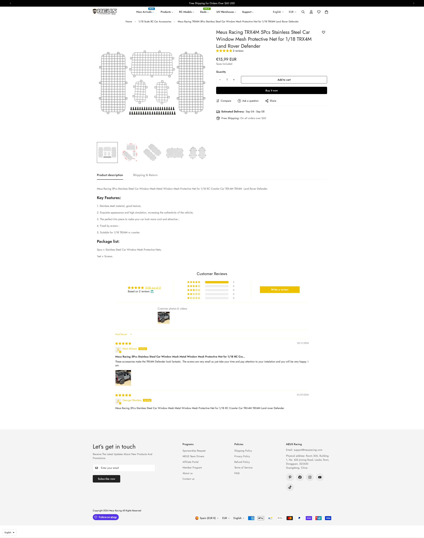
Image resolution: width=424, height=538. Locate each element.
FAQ (236, 473)
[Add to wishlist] (323, 32)
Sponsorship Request (194, 451)
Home (129, 21)
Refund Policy (242, 462)
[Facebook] (300, 477)
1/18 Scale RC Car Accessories (154, 21)
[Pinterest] (290, 477)
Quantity (221, 72)
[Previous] (10, 3)
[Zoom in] (201, 35)
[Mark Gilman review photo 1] (123, 378)
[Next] (413, 3)
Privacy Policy (242, 456)
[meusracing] (105, 12)
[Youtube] (320, 477)
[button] (326, 12)
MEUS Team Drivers (193, 456)
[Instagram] (310, 477)
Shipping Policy (243, 451)
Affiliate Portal (191, 462)
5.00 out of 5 (153, 288)
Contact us (188, 479)
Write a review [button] (280, 289)
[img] (123, 343)
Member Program (192, 467)
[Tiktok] (290, 487)
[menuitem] (145, 12)
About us (187, 473)
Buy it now (271, 90)
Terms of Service (243, 467)
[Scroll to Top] (417, 520)
